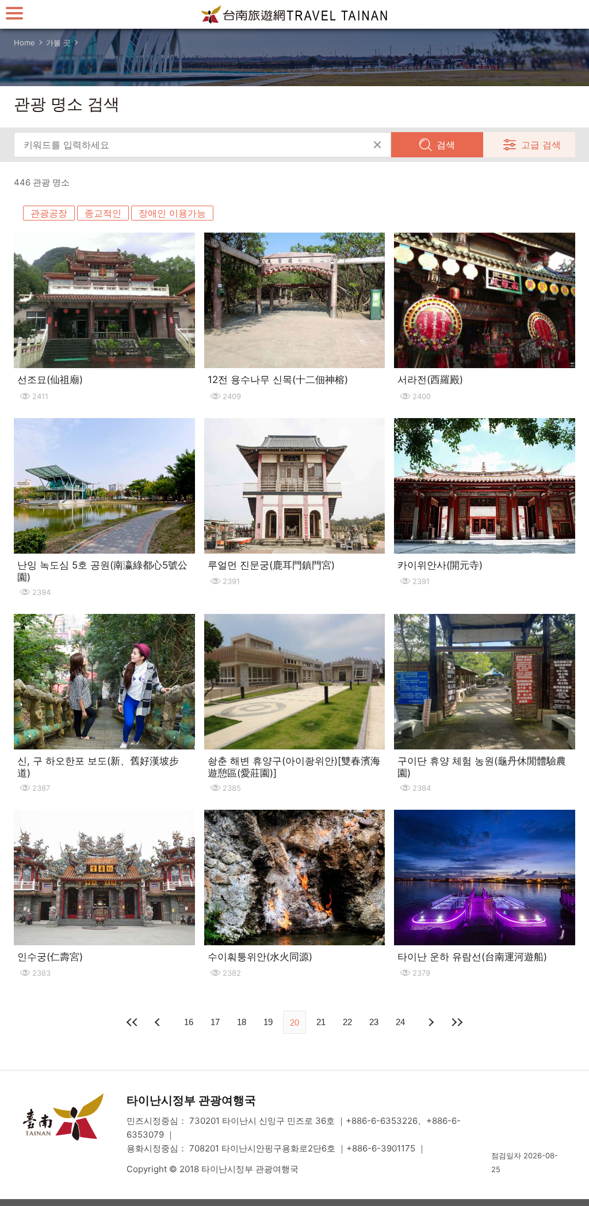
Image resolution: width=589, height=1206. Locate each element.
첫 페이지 (132, 1022)
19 (268, 1022)
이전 (158, 1022)
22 (347, 1022)
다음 (430, 1022)
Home (24, 42)
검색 (446, 144)
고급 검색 (541, 144)
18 (241, 1022)
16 (188, 1022)
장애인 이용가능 (172, 213)
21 (321, 1022)
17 (215, 1022)
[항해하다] (14, 13)
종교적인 (103, 213)
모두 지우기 (377, 144)
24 (400, 1022)
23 (373, 1022)
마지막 (456, 1022)
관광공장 (48, 213)
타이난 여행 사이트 (294, 14)
